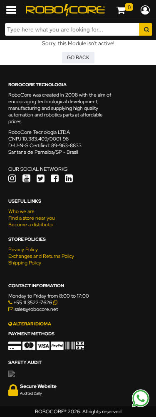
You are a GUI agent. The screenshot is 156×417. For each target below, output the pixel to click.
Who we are (21, 211)
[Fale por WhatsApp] (140, 406)
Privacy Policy (23, 249)
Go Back (78, 58)
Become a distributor (31, 224)
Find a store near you (31, 218)
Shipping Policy (24, 262)
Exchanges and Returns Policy (41, 256)
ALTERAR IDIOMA (31, 324)
